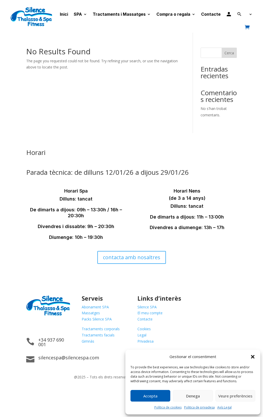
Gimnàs (88, 341)
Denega (193, 395)
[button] (252, 356)
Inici (64, 14)
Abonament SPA (95, 307)
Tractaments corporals (101, 328)
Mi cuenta (228, 14)
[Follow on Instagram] (40, 326)
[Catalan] (249, 14)
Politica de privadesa (199, 407)
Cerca (229, 52)
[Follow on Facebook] (30, 326)
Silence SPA (147, 307)
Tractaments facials (98, 335)
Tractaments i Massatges (119, 14)
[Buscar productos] (239, 14)
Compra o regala (173, 14)
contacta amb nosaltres (131, 257)
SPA (78, 14)
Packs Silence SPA (97, 319)
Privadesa (145, 341)
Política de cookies (168, 407)
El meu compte (150, 312)
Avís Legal (224, 407)
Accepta (150, 395)
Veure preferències (235, 395)
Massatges (91, 312)
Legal (141, 335)
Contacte (211, 14)
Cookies (144, 328)
